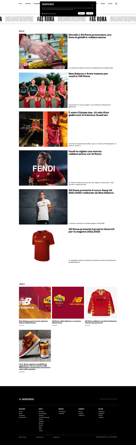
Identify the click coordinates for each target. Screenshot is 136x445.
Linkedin (100, 417)
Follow (110, 3)
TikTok (100, 415)
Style (20, 3)
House (41, 419)
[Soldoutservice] (20, 399)
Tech (40, 429)
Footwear (28, 3)
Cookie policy (39, 437)
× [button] (92, 5)
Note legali (56, 437)
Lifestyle (41, 421)
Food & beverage (44, 417)
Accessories (37, 3)
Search (116, 4)
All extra (41, 411)
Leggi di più (70, 9)
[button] (49, 14)
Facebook (101, 413)
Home (21, 411)
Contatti (80, 413)
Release (103, 3)
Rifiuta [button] (81, 13)
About (80, 411)
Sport (40, 427)
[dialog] (68, 8)
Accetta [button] (90, 13)
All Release (62, 411)
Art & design (43, 413)
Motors (41, 423)
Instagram (101, 411)
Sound (41, 425)
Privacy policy (22, 437)
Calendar (61, 413)
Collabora (81, 415)
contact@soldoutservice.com (108, 399)
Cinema (41, 415)
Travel (41, 431)
